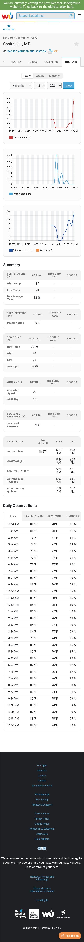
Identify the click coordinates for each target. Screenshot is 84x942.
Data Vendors (42, 839)
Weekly (40, 75)
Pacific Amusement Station (26, 51)
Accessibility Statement (42, 829)
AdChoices (42, 834)
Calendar (51, 62)
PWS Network (42, 794)
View (69, 85)
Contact (42, 775)
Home (7, 15)
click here (66, 7)
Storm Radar (63, 914)
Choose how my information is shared (42, 890)
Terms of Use (42, 813)
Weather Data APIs (42, 785)
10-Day (32, 62)
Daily (27, 75)
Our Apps (42, 765)
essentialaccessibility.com (42, 848)
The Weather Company (20, 914)
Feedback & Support (42, 804)
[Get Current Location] (71, 16)
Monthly (54, 75)
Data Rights (42, 900)
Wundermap (42, 799)
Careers (42, 780)
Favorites (8, 29)
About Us (42, 770)
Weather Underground (48, 914)
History (71, 62)
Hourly (16, 62)
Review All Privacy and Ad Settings (42, 878)
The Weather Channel (34, 914)
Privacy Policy (42, 818)
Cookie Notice (42, 823)
